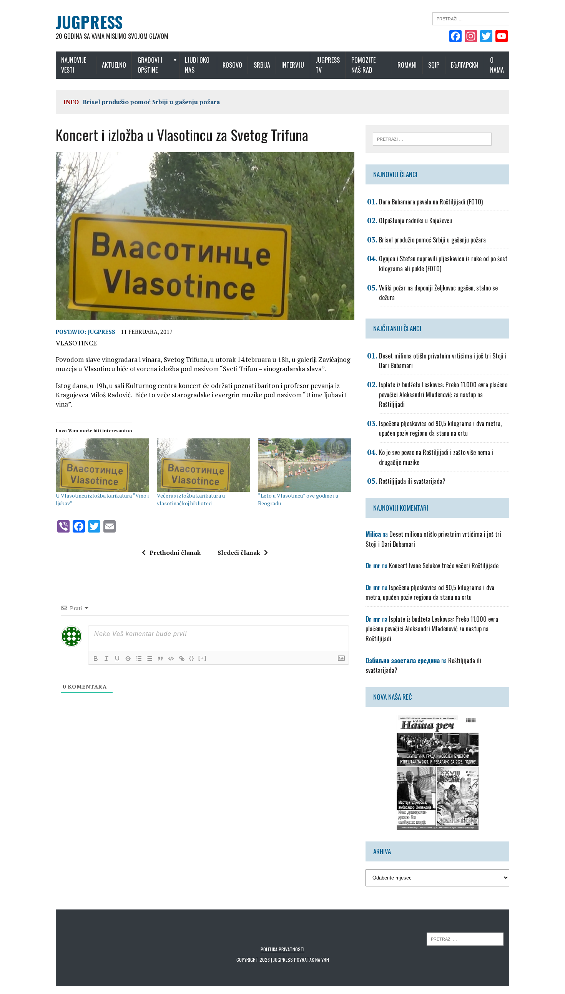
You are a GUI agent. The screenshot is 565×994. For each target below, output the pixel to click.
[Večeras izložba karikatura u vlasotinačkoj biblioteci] (203, 465)
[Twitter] (486, 37)
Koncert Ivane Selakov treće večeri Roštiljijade (444, 565)
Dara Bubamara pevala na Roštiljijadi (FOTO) (431, 201)
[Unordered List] (149, 658)
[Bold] (95, 658)
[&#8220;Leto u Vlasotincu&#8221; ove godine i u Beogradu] (304, 465)
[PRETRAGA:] (465, 938)
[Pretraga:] (470, 18)
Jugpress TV (328, 65)
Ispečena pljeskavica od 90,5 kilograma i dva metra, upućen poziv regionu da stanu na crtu (440, 428)
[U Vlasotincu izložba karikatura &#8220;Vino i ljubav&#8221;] (102, 465)
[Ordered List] (138, 658)
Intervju (292, 65)
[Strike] (128, 658)
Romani (407, 65)
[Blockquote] (160, 658)
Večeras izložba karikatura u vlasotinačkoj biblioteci (191, 499)
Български (465, 65)
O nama (497, 65)
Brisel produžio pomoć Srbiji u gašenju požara (151, 102)
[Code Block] (171, 658)
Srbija (262, 65)
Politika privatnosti (282, 949)
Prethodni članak (175, 552)
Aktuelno (114, 65)
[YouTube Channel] (501, 37)
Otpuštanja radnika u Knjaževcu (415, 220)
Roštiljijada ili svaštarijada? (412, 481)
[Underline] (117, 658)
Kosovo (232, 65)
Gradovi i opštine (150, 65)
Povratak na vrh (311, 959)
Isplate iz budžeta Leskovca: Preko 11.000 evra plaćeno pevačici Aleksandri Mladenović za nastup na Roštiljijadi (443, 394)
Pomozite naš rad (363, 65)
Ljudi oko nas (197, 65)
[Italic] (106, 658)
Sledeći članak (239, 552)
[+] (202, 658)
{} (191, 658)
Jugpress (101, 331)
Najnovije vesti (73, 65)
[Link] (181, 658)
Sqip (433, 65)
